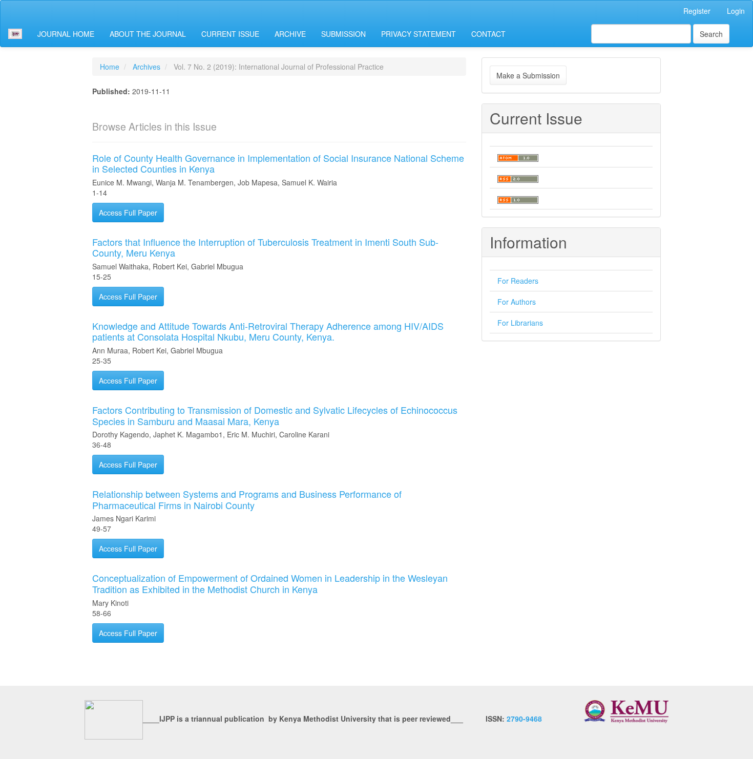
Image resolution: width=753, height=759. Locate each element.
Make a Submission (528, 75)
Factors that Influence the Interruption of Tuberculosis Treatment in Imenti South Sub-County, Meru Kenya (265, 247)
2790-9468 (524, 718)
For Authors (516, 302)
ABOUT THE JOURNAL (148, 34)
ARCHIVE (290, 34)
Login (736, 11)
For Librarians (520, 323)
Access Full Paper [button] (128, 212)
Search (711, 34)
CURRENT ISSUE (230, 34)
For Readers (517, 281)
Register (696, 11)
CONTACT (488, 34)
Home (109, 66)
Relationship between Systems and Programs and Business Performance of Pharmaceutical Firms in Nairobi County (247, 499)
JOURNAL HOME (65, 34)
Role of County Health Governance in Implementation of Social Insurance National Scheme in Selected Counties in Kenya (278, 163)
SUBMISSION (343, 34)
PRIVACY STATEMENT (418, 34)
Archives (146, 66)
